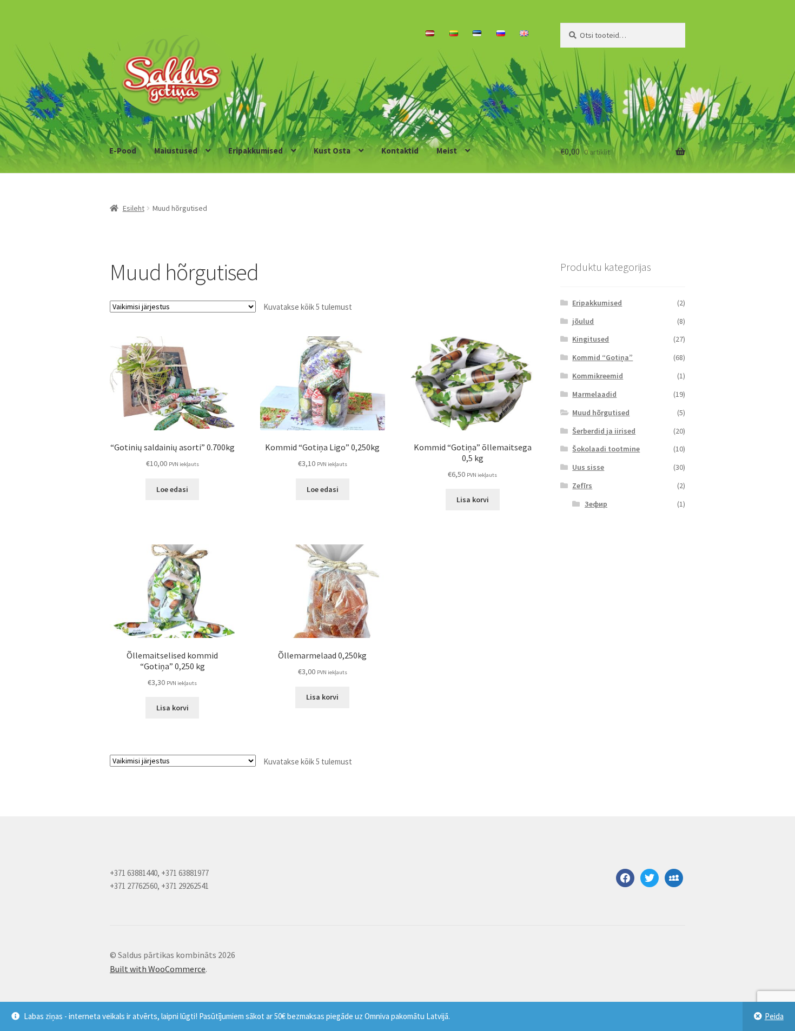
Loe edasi (172, 489)
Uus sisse (588, 467)
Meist (446, 150)
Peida (774, 1016)
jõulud (583, 321)
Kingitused (590, 339)
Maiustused (175, 150)
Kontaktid (400, 150)
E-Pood (122, 150)
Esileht (133, 208)
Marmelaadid (594, 394)
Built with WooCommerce (158, 968)
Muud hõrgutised (601, 412)
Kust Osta (332, 150)
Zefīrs (582, 485)
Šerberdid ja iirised (603, 431)
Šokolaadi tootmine (606, 449)
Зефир (596, 504)
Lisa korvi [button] (472, 499)
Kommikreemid (597, 376)
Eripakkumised (255, 150)
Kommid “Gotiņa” (602, 357)
